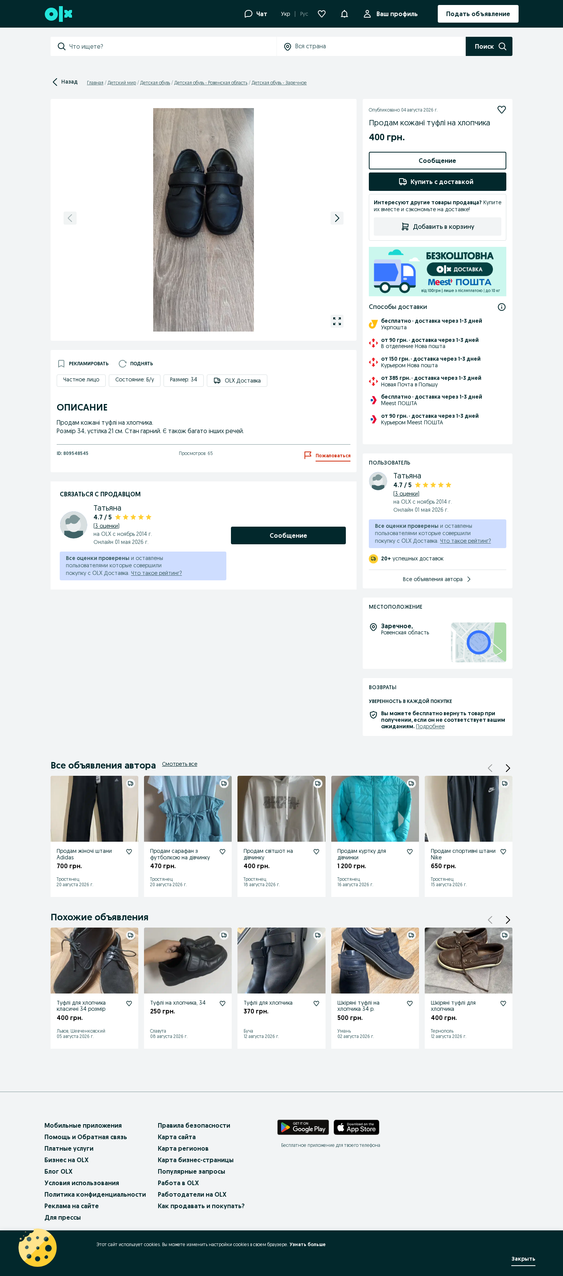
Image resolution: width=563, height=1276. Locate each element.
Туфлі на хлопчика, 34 (178, 1002)
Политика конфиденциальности (95, 1194)
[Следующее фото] (337, 218)
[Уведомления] (344, 13)
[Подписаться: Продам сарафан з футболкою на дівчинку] (222, 852)
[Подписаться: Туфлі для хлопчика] (316, 1003)
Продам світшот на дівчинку (268, 854)
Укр (285, 13)
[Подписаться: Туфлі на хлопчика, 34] (222, 1003)
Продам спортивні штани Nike (463, 854)
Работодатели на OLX (192, 1194)
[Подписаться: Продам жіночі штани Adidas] (129, 852)
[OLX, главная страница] (58, 14)
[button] (507, 768)
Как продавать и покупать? (201, 1206)
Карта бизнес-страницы (196, 1160)
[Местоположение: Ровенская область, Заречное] (478, 642)
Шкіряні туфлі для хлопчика (453, 1006)
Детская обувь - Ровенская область (210, 82)
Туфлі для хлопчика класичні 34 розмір (81, 1006)
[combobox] (172, 46)
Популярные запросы (191, 1171)
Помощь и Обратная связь (85, 1137)
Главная (95, 82)
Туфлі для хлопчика (268, 1002)
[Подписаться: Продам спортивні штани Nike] (503, 852)
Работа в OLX (178, 1183)
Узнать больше (308, 1244)
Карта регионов (183, 1148)
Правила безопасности (194, 1125)
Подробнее (430, 726)
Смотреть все (179, 763)
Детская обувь (155, 82)
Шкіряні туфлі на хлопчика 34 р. (358, 1006)
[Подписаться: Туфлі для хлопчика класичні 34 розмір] (129, 1003)
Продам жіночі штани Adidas (84, 854)
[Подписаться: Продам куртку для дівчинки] (410, 852)
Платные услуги (68, 1148)
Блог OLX (58, 1171)
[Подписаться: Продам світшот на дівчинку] (316, 852)
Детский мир (122, 82)
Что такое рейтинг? (156, 573)
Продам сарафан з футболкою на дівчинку (180, 854)
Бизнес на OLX (66, 1160)
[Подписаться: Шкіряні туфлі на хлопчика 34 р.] (410, 1003)
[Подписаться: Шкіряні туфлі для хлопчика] (503, 1003)
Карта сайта (177, 1137)
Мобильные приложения (83, 1125)
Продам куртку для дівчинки (361, 854)
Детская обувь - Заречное (279, 82)
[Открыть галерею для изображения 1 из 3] (337, 321)
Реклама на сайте (71, 1206)
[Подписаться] (501, 109)
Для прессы (62, 1217)
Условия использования (81, 1183)
